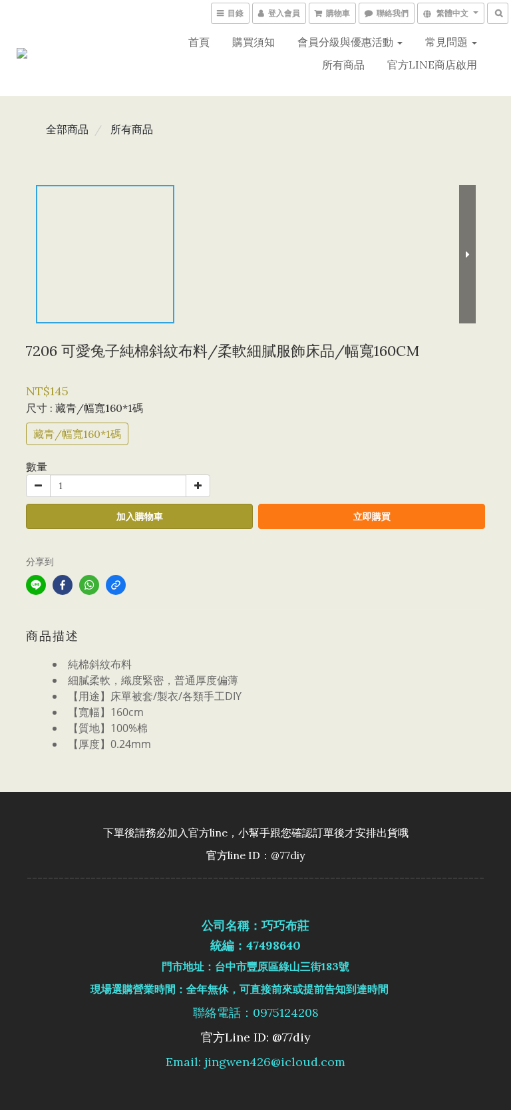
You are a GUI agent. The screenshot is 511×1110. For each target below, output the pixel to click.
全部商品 (67, 129)
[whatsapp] (89, 585)
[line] (36, 585)
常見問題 (447, 42)
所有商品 (343, 64)
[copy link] (116, 585)
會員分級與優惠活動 (346, 42)
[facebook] (63, 585)
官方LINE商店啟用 (432, 64)
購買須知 (253, 42)
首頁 (199, 42)
